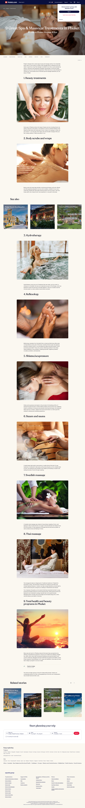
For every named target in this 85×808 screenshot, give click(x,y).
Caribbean (34, 763)
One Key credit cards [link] (70, 786)
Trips (71, 2)
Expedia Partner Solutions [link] (40, 782)
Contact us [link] (23, 782)
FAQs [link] (21, 780)
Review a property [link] (24, 784)
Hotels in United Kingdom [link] (9, 786)
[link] (69, 19)
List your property (58, 2)
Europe (40, 763)
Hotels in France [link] (8, 788)
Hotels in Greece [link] (8, 796)
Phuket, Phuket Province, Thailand (15, 733)
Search (76, 733)
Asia (4, 759)
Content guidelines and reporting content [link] (57, 789)
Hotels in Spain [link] (8, 790)
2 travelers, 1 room (58, 733)
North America (69, 763)
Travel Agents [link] (38, 788)
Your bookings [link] (23, 778)
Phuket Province (13, 8)
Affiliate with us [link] (39, 780)
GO (4, 8)
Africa (4, 763)
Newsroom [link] (38, 784)
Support (66, 2)
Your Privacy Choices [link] (55, 784)
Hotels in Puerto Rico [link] (9, 794)
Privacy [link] (52, 780)
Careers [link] (68, 780)
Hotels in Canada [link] (8, 782)
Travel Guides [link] (69, 784)
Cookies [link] (52, 786)
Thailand (7, 8)
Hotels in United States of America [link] (11, 778)
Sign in (78, 2)
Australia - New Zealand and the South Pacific (19, 763)
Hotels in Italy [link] (7, 784)
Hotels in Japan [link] (8, 792)
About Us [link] (68, 778)
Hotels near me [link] (69, 782)
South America (77, 763)
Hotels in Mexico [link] (8, 780)
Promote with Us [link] (39, 786)
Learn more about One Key (69, 15)
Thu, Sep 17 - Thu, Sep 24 (36, 733)
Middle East (61, 763)
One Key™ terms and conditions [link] (57, 782)
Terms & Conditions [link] (55, 778)
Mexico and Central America (50, 763)
